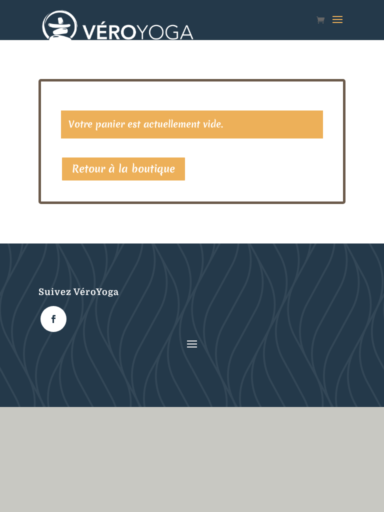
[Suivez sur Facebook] (53, 319)
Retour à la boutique (123, 169)
